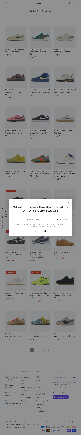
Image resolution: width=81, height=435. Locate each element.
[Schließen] (68, 202)
